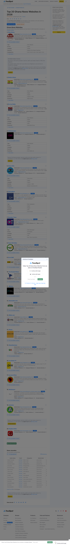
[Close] (47, 259)
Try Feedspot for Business (30, 283)
